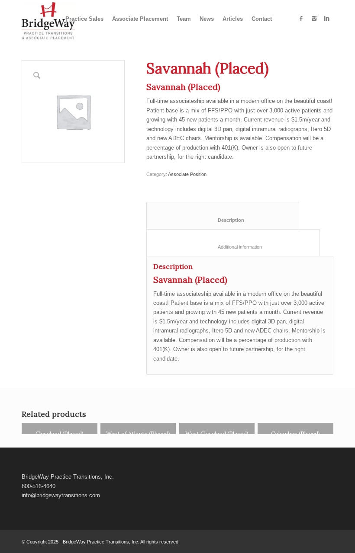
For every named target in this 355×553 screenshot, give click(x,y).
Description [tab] (222, 220)
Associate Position (187, 174)
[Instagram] (313, 18)
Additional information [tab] (233, 246)
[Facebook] (300, 18)
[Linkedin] (326, 18)
